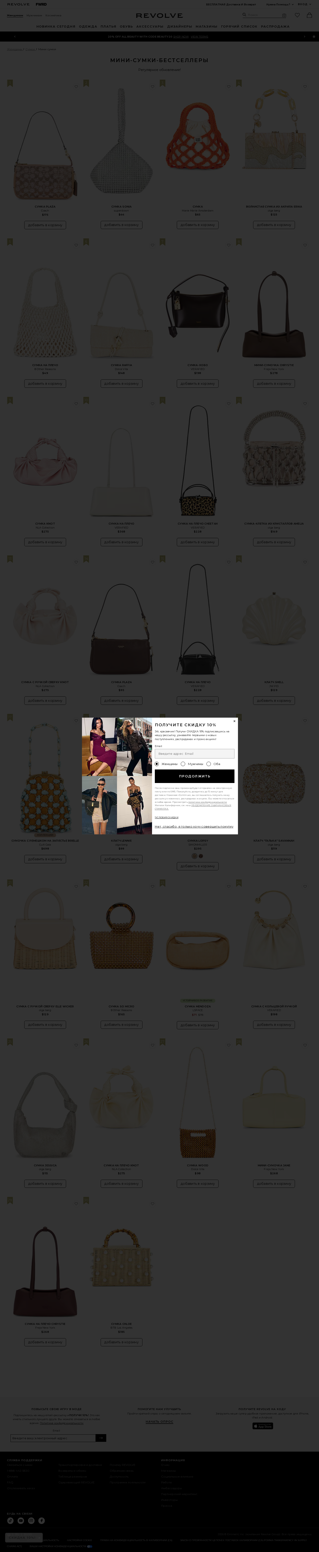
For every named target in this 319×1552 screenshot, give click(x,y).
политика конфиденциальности (207, 802)
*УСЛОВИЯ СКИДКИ (166, 817)
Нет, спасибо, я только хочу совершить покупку (194, 826)
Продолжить (195, 776)
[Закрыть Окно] (234, 721)
